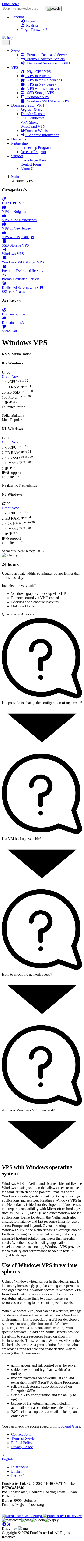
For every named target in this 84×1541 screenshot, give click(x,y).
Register (31, 25)
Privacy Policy (22, 1447)
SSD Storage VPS (39, 93)
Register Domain (33, 110)
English (7, 1459)
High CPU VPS (38, 72)
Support (17, 156)
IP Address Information (42, 135)
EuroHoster (10, 4)
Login (30, 21)
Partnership (19, 143)
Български (19, 1467)
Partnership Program (36, 148)
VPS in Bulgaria (38, 76)
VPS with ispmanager (42, 88)
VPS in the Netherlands (43, 80)
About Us (28, 169)
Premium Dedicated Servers (46, 55)
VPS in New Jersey (40, 84)
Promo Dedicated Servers (45, 59)
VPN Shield (29, 122)
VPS (14, 67)
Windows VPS (37, 97)
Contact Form (31, 164)
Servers (16, 50)
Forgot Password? (34, 30)
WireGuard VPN (33, 126)
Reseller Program (33, 152)
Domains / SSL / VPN (27, 105)
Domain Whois (36, 131)
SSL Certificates (32, 118)
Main (15, 177)
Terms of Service (23, 1438)
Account (17, 17)
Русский (17, 1475)
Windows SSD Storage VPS (47, 101)
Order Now (10, 377)
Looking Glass (69, 1426)
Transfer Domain (33, 114)
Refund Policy (21, 1443)
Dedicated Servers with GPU (47, 63)
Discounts (18, 139)
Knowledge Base (33, 160)
